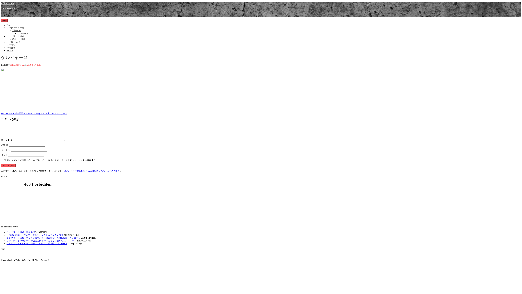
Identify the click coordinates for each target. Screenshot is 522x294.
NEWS (10, 50)
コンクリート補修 (15, 36)
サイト (4, 155)
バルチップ (22, 33)
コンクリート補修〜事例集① (21, 232)
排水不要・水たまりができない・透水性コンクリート (34, 113)
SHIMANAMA (17, 65)
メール (5, 150)
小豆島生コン (7, 3)
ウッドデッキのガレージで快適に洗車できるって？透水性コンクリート (41, 241)
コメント (7, 140)
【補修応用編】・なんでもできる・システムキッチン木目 (35, 235)
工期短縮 (16, 30)
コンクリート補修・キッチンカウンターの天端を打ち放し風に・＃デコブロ (43, 238)
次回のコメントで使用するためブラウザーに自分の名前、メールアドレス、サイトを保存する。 (51, 160)
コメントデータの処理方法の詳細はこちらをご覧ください (92, 171)
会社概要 (11, 45)
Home (9, 25)
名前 (4, 145)
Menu (4, 20)
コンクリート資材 (15, 28)
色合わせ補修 (18, 39)
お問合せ (11, 48)
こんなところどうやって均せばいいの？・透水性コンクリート (37, 243)
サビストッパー (14, 42)
